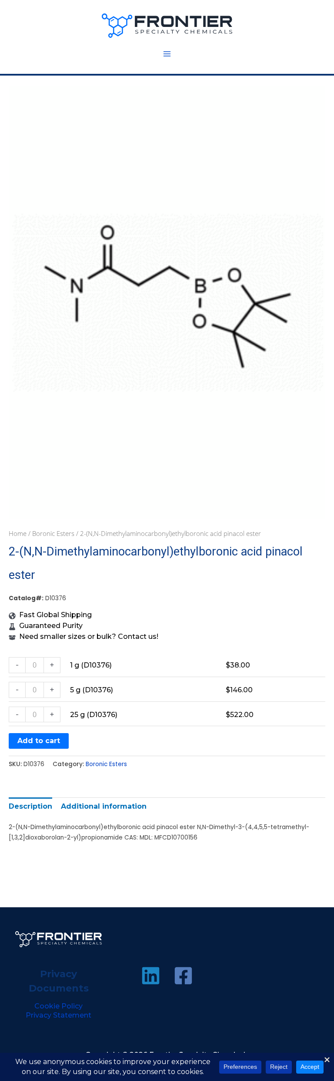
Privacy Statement (58, 1015)
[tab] (30, 806)
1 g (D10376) (91, 665)
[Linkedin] (150, 975)
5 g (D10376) (91, 690)
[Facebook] (183, 975)
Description (30, 806)
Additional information (104, 806)
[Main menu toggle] (167, 54)
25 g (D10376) (93, 715)
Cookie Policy (58, 1006)
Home (18, 533)
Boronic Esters (53, 533)
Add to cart (38, 741)
